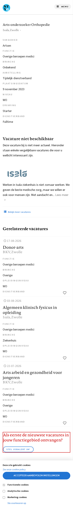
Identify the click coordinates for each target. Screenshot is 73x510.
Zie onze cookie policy (14, 469)
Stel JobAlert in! (18, 449)
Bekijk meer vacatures (19, 212)
